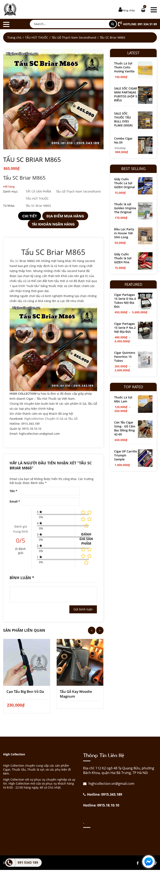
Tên (13, 491)
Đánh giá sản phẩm (86, 539)
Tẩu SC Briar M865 (38, 206)
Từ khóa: (9, 206)
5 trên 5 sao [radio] (86, 562)
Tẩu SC (14, 261)
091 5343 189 (28, 862)
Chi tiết (29, 216)
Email (15, 501)
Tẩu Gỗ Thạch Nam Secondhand (74, 37)
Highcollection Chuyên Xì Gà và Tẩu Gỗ (51, 419)
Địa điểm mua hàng (65, 216)
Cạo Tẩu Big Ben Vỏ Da (25, 691)
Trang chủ (14, 37)
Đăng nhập (128, 10)
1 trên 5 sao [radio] (83, 549)
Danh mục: (10, 191)
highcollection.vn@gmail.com (111, 783)
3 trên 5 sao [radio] (83, 555)
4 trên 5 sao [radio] (89, 555)
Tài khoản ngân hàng (53, 224)
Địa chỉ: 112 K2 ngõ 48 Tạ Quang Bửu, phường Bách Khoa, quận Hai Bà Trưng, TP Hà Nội (118, 770)
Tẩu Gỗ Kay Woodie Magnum (76, 694)
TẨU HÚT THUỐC (36, 37)
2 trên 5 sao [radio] (89, 549)
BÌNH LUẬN (22, 577)
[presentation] (91, 630)
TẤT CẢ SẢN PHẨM (38, 191)
